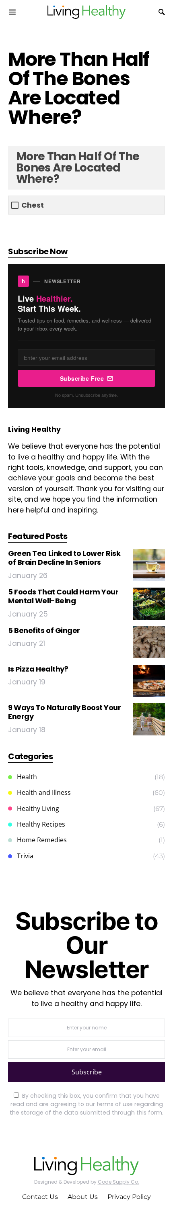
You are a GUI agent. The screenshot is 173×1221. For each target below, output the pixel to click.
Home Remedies (42, 839)
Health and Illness (44, 792)
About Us (83, 1197)
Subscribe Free (82, 378)
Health (27, 776)
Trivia (25, 855)
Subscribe (87, 1072)
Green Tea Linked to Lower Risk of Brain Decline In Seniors (64, 558)
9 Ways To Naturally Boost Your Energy (64, 712)
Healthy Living (38, 808)
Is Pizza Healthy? (38, 669)
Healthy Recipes (41, 824)
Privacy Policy (129, 1197)
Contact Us (40, 1197)
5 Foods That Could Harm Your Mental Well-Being (63, 596)
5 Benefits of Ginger (44, 630)
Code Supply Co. (118, 1181)
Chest (32, 205)
